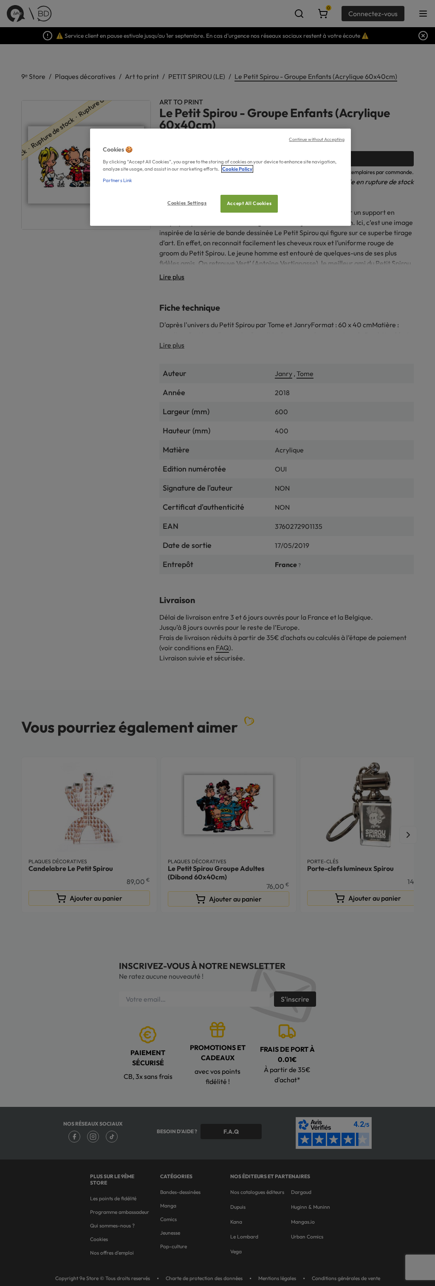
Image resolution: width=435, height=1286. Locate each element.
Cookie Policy (237, 169)
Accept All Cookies (249, 203)
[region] (220, 177)
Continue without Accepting (317, 139)
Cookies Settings (186, 203)
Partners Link (117, 180)
